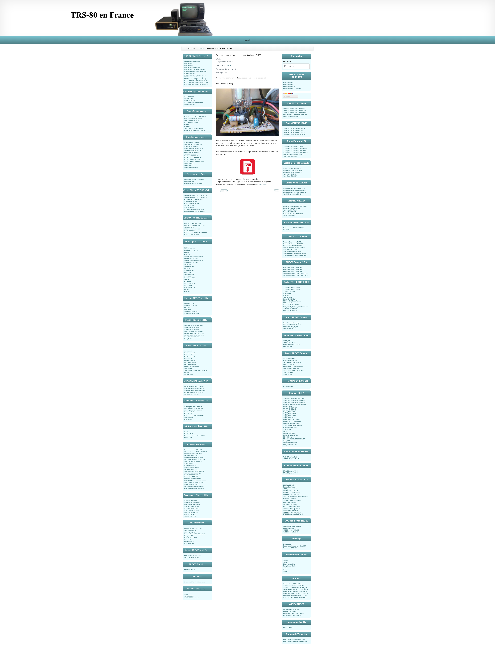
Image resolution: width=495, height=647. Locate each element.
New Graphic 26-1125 (191, 258)
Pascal (285, 562)
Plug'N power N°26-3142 (291, 368)
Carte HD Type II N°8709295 (292, 208)
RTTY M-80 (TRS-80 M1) (191, 557)
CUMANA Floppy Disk (191, 201)
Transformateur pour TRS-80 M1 (194, 386)
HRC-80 (186, 289)
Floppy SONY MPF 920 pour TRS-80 (295, 591)
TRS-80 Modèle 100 (190, 570)
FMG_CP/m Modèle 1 (290, 457)
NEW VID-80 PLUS (190, 287)
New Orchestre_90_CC (290, 326)
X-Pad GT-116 (287, 374)
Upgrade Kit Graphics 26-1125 (193, 256)
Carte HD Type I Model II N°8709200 (295, 206)
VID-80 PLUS (188, 285)
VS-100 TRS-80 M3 (190, 364)
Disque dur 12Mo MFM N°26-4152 (294, 400)
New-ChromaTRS (189, 278)
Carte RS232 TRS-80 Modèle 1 (193, 325)
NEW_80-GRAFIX (189, 249)
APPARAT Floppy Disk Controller (194, 209)
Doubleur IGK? (188, 165)
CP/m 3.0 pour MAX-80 (290, 473)
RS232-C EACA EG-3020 (191, 508)
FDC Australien (288, 303)
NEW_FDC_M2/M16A (290, 156)
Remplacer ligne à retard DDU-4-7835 (295, 593)
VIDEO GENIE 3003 (190, 100)
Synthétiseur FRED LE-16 (192, 504)
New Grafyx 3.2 (189, 266)
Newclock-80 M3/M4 (190, 305)
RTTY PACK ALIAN (289, 611)
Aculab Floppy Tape (290, 427)
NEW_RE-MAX (288, 372)
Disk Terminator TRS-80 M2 (292, 251)
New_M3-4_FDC (189, 207)
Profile (285, 572)
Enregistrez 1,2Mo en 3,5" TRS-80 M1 (295, 589)
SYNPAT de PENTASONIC (192, 366)
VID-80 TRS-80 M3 (189, 283)
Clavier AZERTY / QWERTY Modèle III (196, 81)
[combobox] (296, 66)
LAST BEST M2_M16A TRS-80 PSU (294, 253)
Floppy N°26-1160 (289, 412)
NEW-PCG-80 (188, 254)
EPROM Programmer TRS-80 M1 (194, 488)
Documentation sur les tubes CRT (294, 546)
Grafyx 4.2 (187, 268)
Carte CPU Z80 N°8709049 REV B (294, 128)
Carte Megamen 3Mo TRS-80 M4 (194, 416)
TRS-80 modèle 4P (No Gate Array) (195, 79)
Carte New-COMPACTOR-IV (192, 235)
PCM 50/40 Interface (190, 500)
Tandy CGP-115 (288, 627)
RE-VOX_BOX (188, 374)
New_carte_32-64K (289, 174)
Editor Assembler (289, 564)
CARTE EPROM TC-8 (290, 443)
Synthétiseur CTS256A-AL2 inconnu (195, 370)
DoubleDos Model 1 (289, 487)
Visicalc (285, 568)
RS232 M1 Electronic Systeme (193, 331)
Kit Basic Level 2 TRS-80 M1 (193, 406)
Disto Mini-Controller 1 (290, 308)
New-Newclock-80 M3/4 (191, 313)
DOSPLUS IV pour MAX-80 (292, 526)
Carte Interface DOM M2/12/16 (293, 214)
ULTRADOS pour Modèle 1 (292, 500)
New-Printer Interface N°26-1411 (194, 457)
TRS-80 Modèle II (288, 82)
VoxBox (186, 372)
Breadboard (287, 544)
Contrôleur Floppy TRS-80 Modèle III (195, 195)
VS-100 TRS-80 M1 (190, 362)
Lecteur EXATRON (289, 433)
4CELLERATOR (189, 543)
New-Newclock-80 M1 (191, 311)
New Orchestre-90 (190, 360)
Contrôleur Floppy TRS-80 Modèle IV (195, 197)
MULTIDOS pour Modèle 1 (291, 494)
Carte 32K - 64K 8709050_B (292, 168)
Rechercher (287, 61)
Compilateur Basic (289, 566)
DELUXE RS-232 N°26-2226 (292, 362)
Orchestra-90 (188, 358)
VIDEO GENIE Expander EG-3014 (194, 130)
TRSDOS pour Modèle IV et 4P (293, 514)
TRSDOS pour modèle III (291, 506)
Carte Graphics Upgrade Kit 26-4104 (295, 192)
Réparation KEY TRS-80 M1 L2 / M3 (295, 595)
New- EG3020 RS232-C (191, 510)
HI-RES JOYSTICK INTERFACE (293, 370)
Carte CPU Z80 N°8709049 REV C (294, 130)
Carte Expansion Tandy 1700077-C (195, 116)
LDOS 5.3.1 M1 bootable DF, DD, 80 (295, 588)
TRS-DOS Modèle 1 (289, 498)
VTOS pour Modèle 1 (290, 504)
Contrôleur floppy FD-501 (291, 287)
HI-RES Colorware (289, 358)
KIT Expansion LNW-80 (191, 122)
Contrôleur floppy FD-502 (291, 289)
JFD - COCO (287, 293)
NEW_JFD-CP (287, 297)
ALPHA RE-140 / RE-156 (191, 598)
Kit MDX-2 (187, 124)
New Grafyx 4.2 (189, 270)
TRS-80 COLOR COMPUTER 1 (293, 267)
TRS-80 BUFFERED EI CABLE (193, 479)
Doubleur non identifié (191, 167)
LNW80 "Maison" (189, 104)
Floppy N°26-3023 (289, 417)
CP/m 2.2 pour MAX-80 (290, 471)
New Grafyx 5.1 (189, 274)
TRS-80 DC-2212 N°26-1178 (292, 615)
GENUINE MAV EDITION (191, 394)
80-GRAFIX (187, 247)
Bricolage (227, 65)
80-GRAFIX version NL (191, 251)
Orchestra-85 (188, 355)
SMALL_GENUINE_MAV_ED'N (193, 392)
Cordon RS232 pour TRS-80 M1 (194, 333)
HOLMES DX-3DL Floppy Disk (193, 199)
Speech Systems (288, 328)
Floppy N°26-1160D (289, 414)
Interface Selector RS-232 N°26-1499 (195, 451)
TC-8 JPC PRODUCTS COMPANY (294, 439)
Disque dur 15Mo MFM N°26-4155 (294, 402)
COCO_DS (286, 341)
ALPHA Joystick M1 (190, 465)
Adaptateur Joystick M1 (191, 467)
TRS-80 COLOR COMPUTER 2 (293, 269)
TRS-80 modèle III (189, 73)
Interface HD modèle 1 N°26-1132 (194, 459)
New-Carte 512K (189, 412)
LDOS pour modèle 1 (290, 489)
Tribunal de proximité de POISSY (294, 639)
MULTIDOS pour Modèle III (292, 512)
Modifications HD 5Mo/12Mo (292, 584)
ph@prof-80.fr (262, 184)
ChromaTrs (187, 276)
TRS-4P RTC (188, 309)
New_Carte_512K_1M (290, 176)
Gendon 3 (187, 432)
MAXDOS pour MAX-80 (290, 532)
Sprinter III (187, 539)
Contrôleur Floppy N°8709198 (293, 146)
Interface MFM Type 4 (290, 216)
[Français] (293, 93)
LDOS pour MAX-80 (289, 528)
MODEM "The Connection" (192, 555)
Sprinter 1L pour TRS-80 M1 (192, 528)
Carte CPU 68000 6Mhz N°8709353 (294, 110)
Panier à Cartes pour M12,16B (293, 244)
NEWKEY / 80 (188, 463)
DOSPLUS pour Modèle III (291, 508)
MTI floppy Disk (189, 205)
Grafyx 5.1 (187, 272)
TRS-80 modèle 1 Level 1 (192, 61)
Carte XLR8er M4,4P (190, 538)
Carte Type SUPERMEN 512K (193, 410)
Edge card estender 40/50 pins (194, 482)
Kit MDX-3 (187, 126)
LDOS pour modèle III (290, 510)
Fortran (285, 560)
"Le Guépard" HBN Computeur (193, 102)
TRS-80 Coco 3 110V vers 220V (293, 366)
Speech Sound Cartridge (291, 323)
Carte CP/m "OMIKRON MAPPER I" (195, 225)
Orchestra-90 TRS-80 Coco (292, 325)
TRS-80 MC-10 (288, 386)
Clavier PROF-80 (189, 514)
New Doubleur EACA (190, 154)
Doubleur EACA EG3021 (191, 152)
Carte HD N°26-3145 (289, 299)
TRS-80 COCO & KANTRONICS (293, 613)
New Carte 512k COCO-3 (291, 344)
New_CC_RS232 (288, 364)
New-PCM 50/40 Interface (192, 502)
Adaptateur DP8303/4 (290, 548)
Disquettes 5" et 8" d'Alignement (194, 582)
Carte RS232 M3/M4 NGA (192, 337)
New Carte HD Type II (290, 210)
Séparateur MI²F (189, 181)
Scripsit (285, 570)
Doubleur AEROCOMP (191, 156)
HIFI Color (187, 291)
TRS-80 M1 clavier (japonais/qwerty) (195, 71)
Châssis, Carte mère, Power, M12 (294, 248)
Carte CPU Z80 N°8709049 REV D (294, 132)
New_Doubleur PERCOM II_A (193, 144)
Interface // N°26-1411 (191, 455)
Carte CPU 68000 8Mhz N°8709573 (294, 112)
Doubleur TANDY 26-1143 (192, 160)
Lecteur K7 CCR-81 (289, 410)
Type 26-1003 (188, 65)
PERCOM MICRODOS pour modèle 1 (295, 496)
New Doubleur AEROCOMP (192, 158)
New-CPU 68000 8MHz (290, 116)
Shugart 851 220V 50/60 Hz (292, 421)
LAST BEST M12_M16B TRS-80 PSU (295, 255)
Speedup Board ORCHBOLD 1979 (194, 534)
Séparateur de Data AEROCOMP (194, 179)
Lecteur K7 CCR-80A (290, 408)
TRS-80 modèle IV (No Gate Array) (194, 75)
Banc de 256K (188, 414)
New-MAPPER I (189, 227)
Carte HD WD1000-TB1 (290, 435)
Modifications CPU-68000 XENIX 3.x (295, 114)
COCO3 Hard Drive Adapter (292, 301)
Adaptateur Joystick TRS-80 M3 (194, 471)
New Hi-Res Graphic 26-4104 (292, 194)
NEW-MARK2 (188, 419)
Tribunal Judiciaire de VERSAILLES (295, 641)
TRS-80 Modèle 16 (289, 86)
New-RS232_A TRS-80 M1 (192, 327)
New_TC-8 (286, 441)
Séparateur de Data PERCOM (193, 183)
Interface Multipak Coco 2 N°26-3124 (295, 275)
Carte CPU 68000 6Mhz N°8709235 (294, 109)
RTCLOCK (187, 307)
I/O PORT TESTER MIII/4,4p (192, 473)
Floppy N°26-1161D (289, 416)
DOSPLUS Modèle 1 (289, 485)
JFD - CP (286, 295)
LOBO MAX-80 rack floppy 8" (293, 425)
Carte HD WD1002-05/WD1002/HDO (294, 404)
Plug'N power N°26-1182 (191, 484)
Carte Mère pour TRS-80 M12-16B (294, 134)
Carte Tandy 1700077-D (191, 120)
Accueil (247, 40)
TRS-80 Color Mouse (290, 360)
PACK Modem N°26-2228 (291, 609)
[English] (284, 93)
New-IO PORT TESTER (191, 475)
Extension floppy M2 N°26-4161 (293, 154)
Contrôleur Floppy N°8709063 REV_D (295, 152)
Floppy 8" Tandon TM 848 (291, 423)
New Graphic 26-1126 (191, 262)
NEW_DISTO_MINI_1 (290, 310)
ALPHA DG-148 (189, 596)
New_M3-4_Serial (189, 339)
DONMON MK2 (188, 417)
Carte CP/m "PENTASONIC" (192, 223)
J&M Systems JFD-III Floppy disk (194, 211)
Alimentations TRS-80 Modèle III (194, 388)
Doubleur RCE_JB (189, 163)
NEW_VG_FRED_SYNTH (191, 506)
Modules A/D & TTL (190, 516)
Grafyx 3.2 (187, 264)
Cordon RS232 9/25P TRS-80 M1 (194, 335)
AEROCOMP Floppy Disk (192, 203)
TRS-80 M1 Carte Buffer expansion (195, 480)
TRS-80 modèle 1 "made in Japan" (195, 69)
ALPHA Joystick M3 (190, 469)
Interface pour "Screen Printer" (194, 486)
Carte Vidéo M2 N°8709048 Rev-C (294, 188)
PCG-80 (186, 253)
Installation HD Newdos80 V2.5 (293, 586)
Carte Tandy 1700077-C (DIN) (193, 118)
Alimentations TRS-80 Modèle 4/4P (195, 390)
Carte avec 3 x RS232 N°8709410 (293, 228)
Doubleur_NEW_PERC (191, 146)
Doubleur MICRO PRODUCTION (194, 161)
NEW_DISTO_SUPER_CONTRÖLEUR (295, 307)
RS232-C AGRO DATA (190, 512)
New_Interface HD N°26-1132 (193, 461)
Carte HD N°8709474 (289, 212)
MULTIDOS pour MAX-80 (291, 530)
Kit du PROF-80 (189, 97)
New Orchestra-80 (190, 353)
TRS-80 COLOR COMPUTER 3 (293, 271)
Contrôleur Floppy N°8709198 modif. (295, 148)
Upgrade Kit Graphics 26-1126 (193, 260)
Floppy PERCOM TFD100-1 (292, 419)
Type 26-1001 (188, 63)
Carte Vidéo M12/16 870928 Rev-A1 (294, 190)
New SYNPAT (188, 368)
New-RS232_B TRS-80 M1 (192, 329)
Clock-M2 (286, 230)
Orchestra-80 (188, 351)
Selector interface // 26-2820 (193, 453)
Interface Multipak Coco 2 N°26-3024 (295, 273)
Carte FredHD (287, 406)
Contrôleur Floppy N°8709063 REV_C (295, 150)
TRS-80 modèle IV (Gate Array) (193, 77)
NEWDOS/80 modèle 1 (290, 491)
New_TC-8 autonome (290, 445)
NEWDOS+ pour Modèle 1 (291, 493)
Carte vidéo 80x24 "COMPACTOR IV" (195, 233)
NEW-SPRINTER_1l (190, 530)
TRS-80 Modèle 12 (289, 84)
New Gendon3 (188, 434)
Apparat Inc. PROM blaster (192, 477)
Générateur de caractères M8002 (194, 435)
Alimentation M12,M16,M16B (292, 246)
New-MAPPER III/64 (190, 231)
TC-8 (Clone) (287, 437)
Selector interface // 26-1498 (193, 450)
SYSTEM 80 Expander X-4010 (193, 128)
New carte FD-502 (289, 291)
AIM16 (186, 594)
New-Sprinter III (189, 541)
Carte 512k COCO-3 (289, 342)
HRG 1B (186, 280)
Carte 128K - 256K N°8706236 (292, 170)
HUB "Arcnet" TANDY (290, 249)
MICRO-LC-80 (188, 437)
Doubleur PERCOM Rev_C (192, 142)
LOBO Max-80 (188, 98)
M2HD (285, 431)
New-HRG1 (187, 282)
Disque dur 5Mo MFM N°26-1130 (293, 398)
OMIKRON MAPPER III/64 (192, 229)
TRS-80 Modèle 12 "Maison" (292, 88)
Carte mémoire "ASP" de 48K (193, 408)
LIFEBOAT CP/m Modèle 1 (292, 459)
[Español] (286, 93)
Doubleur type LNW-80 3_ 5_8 (193, 148)
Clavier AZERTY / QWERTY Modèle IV (196, 82)
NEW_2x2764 (287, 346)
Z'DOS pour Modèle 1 (290, 502)
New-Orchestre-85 (190, 357)
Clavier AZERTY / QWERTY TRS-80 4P (196, 84)
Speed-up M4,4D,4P (190, 532)
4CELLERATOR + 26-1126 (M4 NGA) (295, 597)
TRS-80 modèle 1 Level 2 (192, 67)
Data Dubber (287, 429)
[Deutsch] (289, 93)
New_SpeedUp (188, 536)
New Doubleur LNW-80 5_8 (192, 150)
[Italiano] (291, 93)
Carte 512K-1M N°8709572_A (292, 172)
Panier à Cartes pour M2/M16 (292, 242)
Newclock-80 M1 (189, 303)
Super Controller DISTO (291, 305)
